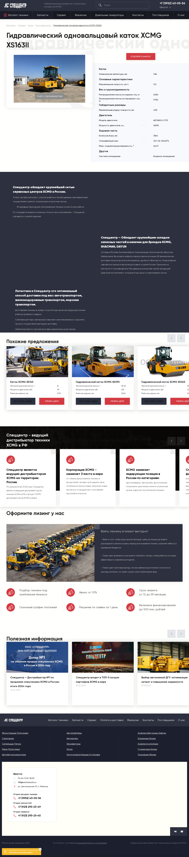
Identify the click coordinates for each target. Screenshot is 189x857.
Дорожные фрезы (147, 754)
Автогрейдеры (74, 733)
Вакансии (80, 15)
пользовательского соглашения (91, 843)
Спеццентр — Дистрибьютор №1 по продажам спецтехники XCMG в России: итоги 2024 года (35, 682)
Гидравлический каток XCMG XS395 (98, 381)
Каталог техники (18, 15)
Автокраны (72, 738)
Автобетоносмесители (14, 754)
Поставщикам (160, 15)
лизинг (23, 401)
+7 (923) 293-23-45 (29, 815)
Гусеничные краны (147, 749)
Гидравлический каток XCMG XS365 (163, 381)
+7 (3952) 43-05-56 (172, 3)
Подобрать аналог (141, 56)
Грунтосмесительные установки (83, 754)
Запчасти (42, 15)
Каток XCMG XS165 (21, 381)
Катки (70, 749)
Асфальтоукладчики (148, 744)
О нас (181, 15)
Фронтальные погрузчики (15, 733)
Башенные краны (147, 738)
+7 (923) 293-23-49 (29, 806)
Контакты (138, 15)
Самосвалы (8, 738)
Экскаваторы (73, 744)
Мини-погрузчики (11, 749)
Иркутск (164, 7)
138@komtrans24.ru (27, 782)
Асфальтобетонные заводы (152, 733)
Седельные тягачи (11, 744)
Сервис (61, 15)
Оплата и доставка (111, 720)
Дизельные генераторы (109, 15)
